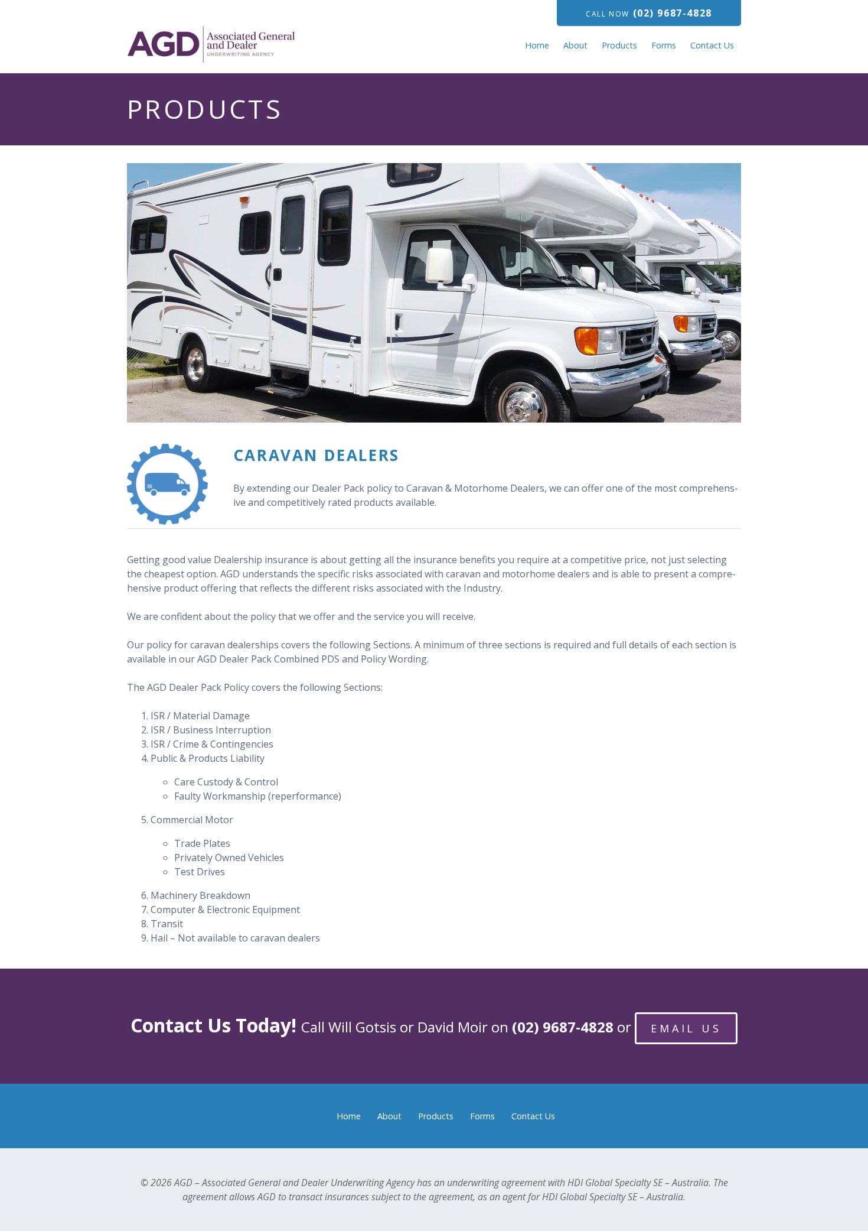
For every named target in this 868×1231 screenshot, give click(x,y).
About (575, 45)
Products (619, 45)
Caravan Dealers (316, 455)
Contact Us (712, 45)
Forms (663, 45)
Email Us (686, 1028)
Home (537, 45)
